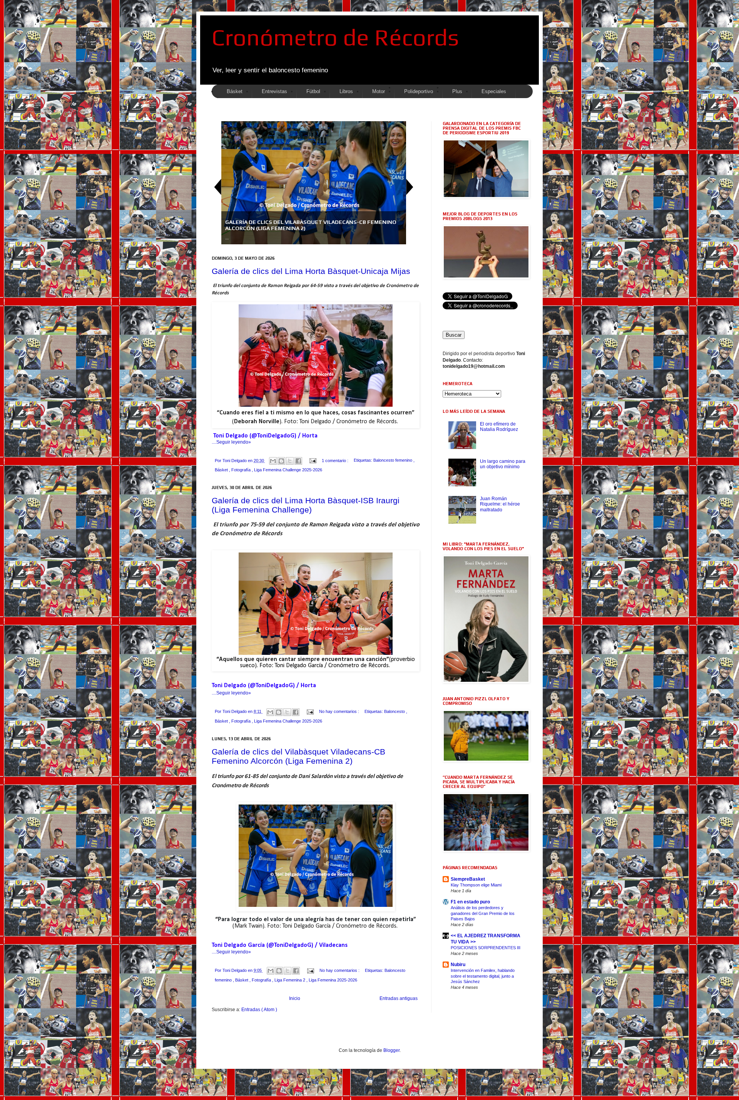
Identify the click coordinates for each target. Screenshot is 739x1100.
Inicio (294, 998)
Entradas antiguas (399, 998)
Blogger (391, 1050)
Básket (222, 469)
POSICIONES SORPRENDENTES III (485, 947)
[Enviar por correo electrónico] (273, 461)
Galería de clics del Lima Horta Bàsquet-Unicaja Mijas (311, 271)
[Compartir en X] (290, 461)
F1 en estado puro (470, 902)
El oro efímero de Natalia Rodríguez (499, 426)
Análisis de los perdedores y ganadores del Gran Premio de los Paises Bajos (483, 913)
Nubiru (458, 964)
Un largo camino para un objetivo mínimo (502, 464)
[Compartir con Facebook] (298, 461)
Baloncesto (395, 711)
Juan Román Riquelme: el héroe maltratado (500, 504)
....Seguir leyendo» (231, 442)
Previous (217, 187)
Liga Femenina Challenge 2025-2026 (288, 469)
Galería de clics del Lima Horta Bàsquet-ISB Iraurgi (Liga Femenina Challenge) (306, 505)
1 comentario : (335, 460)
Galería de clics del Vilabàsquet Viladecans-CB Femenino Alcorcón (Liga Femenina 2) (298, 756)
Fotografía (241, 469)
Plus (457, 91)
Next (410, 187)
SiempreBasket (468, 879)
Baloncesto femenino (393, 460)
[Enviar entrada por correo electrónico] (313, 460)
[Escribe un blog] (281, 461)
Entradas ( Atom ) (259, 1009)
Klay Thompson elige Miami (476, 885)
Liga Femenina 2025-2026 (333, 980)
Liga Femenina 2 (290, 980)
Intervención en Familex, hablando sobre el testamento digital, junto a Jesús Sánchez (483, 976)
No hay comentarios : (339, 711)
